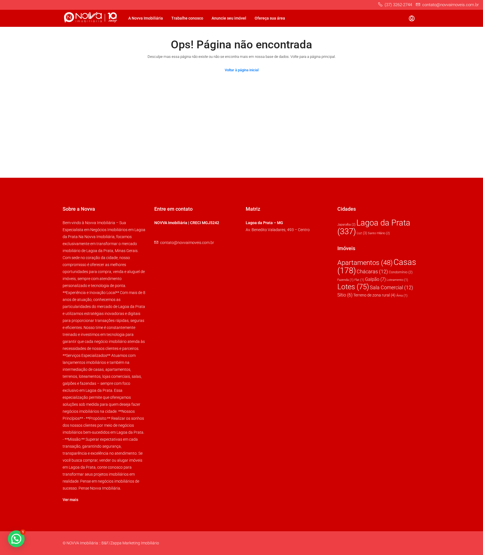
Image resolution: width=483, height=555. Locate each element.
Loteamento (397, 280)
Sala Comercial (391, 287)
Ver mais (70, 499)
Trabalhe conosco (187, 18)
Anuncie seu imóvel (229, 18)
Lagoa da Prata (373, 227)
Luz (362, 233)
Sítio (344, 295)
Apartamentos (365, 263)
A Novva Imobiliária (145, 18)
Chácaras (372, 271)
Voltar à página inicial (242, 70)
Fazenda (345, 280)
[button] (16, 538)
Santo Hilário (379, 233)
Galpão (375, 279)
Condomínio (401, 272)
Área (402, 295)
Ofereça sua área (270, 18)
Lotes (353, 287)
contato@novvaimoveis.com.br (187, 242)
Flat (359, 280)
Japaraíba (346, 224)
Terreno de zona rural (374, 295)
